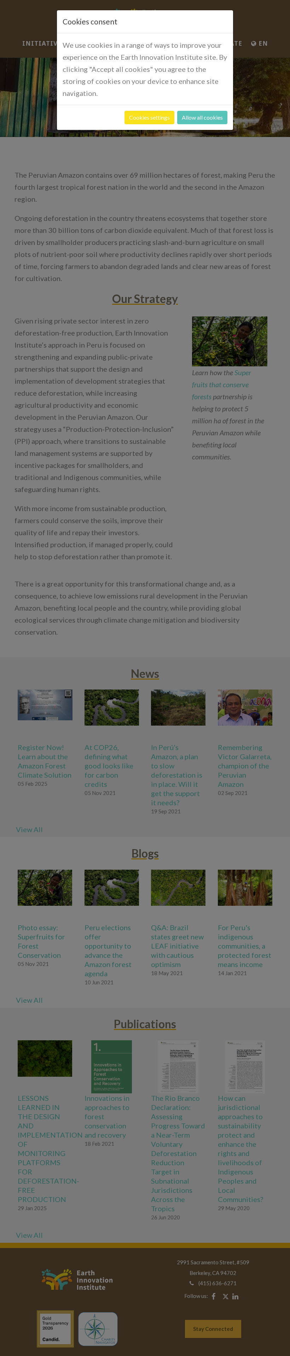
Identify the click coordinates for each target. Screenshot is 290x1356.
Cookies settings (149, 117)
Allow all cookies (202, 117)
